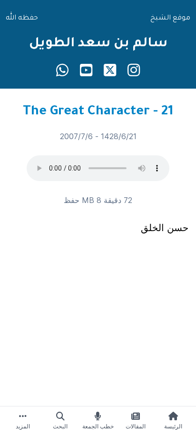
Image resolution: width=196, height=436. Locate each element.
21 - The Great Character (98, 112)
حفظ (71, 200)
